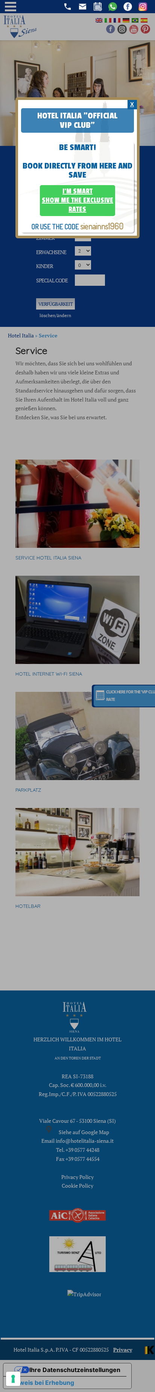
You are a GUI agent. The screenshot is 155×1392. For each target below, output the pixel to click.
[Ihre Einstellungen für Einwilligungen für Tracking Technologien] (13, 1379)
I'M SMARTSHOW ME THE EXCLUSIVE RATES (77, 200)
